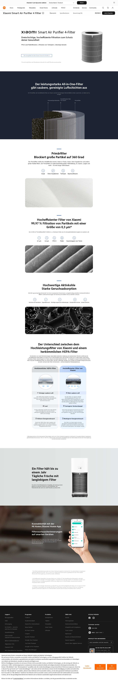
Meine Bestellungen (31, 649)
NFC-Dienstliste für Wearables (13, 650)
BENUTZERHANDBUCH (12, 640)
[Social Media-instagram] (93, 618)
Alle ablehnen (111, 667)
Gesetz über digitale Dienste (73, 643)
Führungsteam (69, 620)
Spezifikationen (64, 13)
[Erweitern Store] (14, 8)
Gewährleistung (9, 632)
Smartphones (49, 617)
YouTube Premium (30, 643)
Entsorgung (8, 624)
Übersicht (53, 13)
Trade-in (27, 617)
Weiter (82, 3)
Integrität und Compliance (72, 627)
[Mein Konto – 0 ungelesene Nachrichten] (112, 8)
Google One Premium (31, 640)
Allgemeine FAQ (9, 644)
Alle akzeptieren (100, 667)
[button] (114, 3)
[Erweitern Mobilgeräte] (26, 8)
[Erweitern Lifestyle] (58, 8)
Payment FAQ (9, 647)
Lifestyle (47, 630)
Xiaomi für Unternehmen (32, 624)
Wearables (48, 624)
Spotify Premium (30, 636)
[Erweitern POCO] (66, 8)
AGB (6, 620)
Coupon (27, 633)
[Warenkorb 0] (108, 8)
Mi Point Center (29, 630)
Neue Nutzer (29, 627)
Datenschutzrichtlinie (71, 624)
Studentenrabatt (30, 620)
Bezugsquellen (9, 617)
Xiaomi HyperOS (70, 640)
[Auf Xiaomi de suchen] (103, 8)
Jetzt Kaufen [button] (108, 13)
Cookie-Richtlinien (18, 678)
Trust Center (69, 630)
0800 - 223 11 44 (97, 632)
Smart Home (48, 627)
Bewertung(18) (77, 13)
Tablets (47, 620)
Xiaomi (67, 617)
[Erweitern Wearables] (36, 8)
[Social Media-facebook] (89, 618)
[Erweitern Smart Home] (48, 8)
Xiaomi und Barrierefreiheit (73, 636)
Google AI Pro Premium (32, 646)
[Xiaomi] (4, 7)
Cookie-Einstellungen (87, 667)
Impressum (68, 633)
